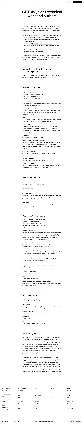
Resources (37, 390)
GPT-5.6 (3, 396)
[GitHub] (10, 421)
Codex (19, 395)
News (52, 393)
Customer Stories (38, 393)
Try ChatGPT (78, 2)
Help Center (54, 399)
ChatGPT (20, 386)
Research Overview (6, 388)
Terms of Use (69, 403)
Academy (69, 388)
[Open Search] (45, 2)
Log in (68, 2)
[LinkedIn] (7, 421)
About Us (52, 386)
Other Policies (70, 408)
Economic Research (6, 390)
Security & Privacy (5, 412)
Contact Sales (37, 397)
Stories (68, 386)
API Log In (20, 406)
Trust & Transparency (6, 414)
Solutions (36, 388)
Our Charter (53, 388)
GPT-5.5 (3, 399)
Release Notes (21, 397)
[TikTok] (15, 421)
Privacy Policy (70, 406)
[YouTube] (5, 421)
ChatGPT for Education (23, 393)
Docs (19, 408)
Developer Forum (38, 413)
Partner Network (38, 395)
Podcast (68, 395)
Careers (52, 390)
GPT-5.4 (3, 401)
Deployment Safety (6, 409)
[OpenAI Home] (4, 2)
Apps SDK (37, 403)
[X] (2, 421)
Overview (20, 403)
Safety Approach (5, 407)
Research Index (5, 386)
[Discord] (18, 421)
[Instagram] (13, 421)
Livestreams (69, 393)
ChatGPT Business (22, 388)
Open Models (37, 406)
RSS (68, 397)
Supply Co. (69, 390)
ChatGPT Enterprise (22, 390)
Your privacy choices (47, 421)
